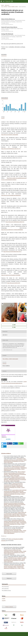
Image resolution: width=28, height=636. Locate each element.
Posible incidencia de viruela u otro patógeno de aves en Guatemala (14, 467)
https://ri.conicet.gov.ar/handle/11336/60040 (10, 275)
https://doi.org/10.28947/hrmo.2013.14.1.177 (11, 148)
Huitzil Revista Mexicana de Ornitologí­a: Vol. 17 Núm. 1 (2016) (14, 567)
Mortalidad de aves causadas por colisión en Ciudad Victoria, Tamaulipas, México (15, 558)
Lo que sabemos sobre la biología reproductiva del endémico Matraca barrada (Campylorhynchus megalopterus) (15, 491)
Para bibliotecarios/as (6, 590)
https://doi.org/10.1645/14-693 (13, 283)
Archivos (7, 5)
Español (3, 600)
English (3, 598)
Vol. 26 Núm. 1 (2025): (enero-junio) (9, 6)
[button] (4, 443)
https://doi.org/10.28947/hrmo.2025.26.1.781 (13, 43)
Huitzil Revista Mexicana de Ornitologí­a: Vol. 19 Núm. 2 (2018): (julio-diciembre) (15, 532)
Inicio (2, 5)
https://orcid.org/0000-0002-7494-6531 (7, 39)
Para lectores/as (5, 586)
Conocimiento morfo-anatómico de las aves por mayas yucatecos (15, 459)
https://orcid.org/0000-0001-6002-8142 (7, 24)
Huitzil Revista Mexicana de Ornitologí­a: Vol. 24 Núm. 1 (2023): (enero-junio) (15, 461)
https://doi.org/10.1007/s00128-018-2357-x (12, 251)
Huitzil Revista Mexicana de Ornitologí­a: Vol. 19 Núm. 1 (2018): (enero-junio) (15, 524)
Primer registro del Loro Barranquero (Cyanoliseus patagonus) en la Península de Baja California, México (15, 514)
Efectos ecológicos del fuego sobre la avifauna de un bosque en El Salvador (14, 473)
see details (8, 439)
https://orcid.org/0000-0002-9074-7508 (7, 31)
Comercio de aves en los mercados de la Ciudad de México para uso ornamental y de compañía (13, 485)
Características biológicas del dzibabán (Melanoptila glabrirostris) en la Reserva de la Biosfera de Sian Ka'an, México (15, 521)
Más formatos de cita (8, 349)
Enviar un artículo (9, 606)
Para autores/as (5, 588)
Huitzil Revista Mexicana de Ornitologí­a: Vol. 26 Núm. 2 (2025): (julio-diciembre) (15, 494)
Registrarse (9, 578)
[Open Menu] (1, 1)
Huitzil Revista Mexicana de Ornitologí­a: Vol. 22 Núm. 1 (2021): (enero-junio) (15, 475)
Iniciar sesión (9, 573)
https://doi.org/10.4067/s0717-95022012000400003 (12, 229)
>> (5, 536)
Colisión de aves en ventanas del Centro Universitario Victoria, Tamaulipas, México (13, 530)
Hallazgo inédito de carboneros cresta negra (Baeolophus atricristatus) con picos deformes (14, 478)
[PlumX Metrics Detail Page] (8, 430)
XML (14, 327)
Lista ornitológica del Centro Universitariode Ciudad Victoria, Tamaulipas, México (14, 565)
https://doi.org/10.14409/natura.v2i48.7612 (15, 221)
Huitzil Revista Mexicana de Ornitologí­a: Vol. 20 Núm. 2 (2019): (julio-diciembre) (15, 469)
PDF (14, 324)
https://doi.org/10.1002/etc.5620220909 (9, 134)
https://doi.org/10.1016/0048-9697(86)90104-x (11, 195)
